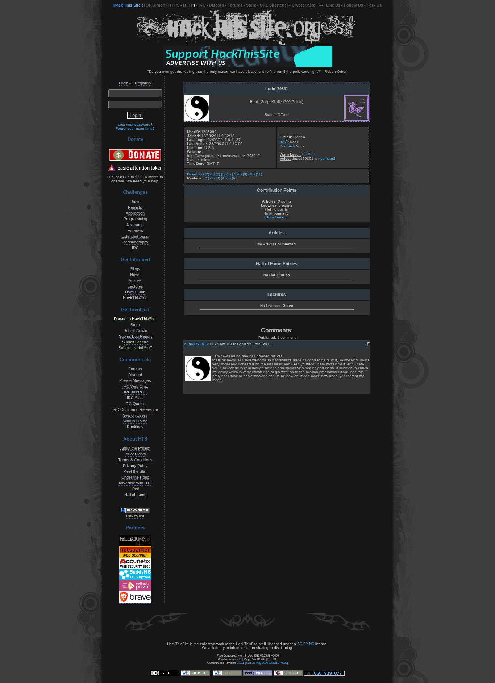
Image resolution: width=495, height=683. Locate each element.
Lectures (135, 286)
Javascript (135, 224)
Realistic (135, 207)
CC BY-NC (305, 644)
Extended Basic (135, 236)
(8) (239, 174)
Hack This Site (127, 5)
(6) (228, 174)
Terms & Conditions (135, 460)
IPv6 (135, 489)
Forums (235, 5)
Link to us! (135, 516)
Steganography (135, 242)
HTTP (188, 5)
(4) (218, 174)
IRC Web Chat (135, 386)
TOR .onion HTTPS (161, 5)
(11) (259, 174)
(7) (234, 174)
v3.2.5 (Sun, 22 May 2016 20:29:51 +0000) (262, 663)
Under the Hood (135, 477)
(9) (245, 174)
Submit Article (135, 330)
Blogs (135, 269)
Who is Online (135, 421)
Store (251, 5)
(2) (207, 174)
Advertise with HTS (135, 483)
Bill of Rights (135, 454)
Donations (274, 217)
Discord (216, 5)
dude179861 (276, 89)
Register (142, 83)
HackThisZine (135, 298)
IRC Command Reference (135, 409)
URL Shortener (274, 5)
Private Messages (135, 380)
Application (135, 213)
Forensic (135, 230)
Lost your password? (135, 124)
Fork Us (374, 5)
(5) (223, 174)
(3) (212, 174)
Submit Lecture (135, 342)
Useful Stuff (135, 292)
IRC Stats (135, 398)
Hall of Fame (135, 494)
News (135, 274)
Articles (135, 280)
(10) (251, 174)
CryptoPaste (303, 5)
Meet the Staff (135, 471)
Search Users (135, 415)
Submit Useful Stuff (135, 348)
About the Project (135, 448)
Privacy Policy (135, 465)
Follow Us (353, 5)
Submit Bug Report (135, 336)
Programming (135, 219)
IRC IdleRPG (135, 392)
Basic (135, 201)
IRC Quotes (135, 403)
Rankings (135, 427)
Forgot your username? (135, 128)
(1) (201, 174)
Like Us (333, 5)
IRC (202, 5)
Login (123, 83)
